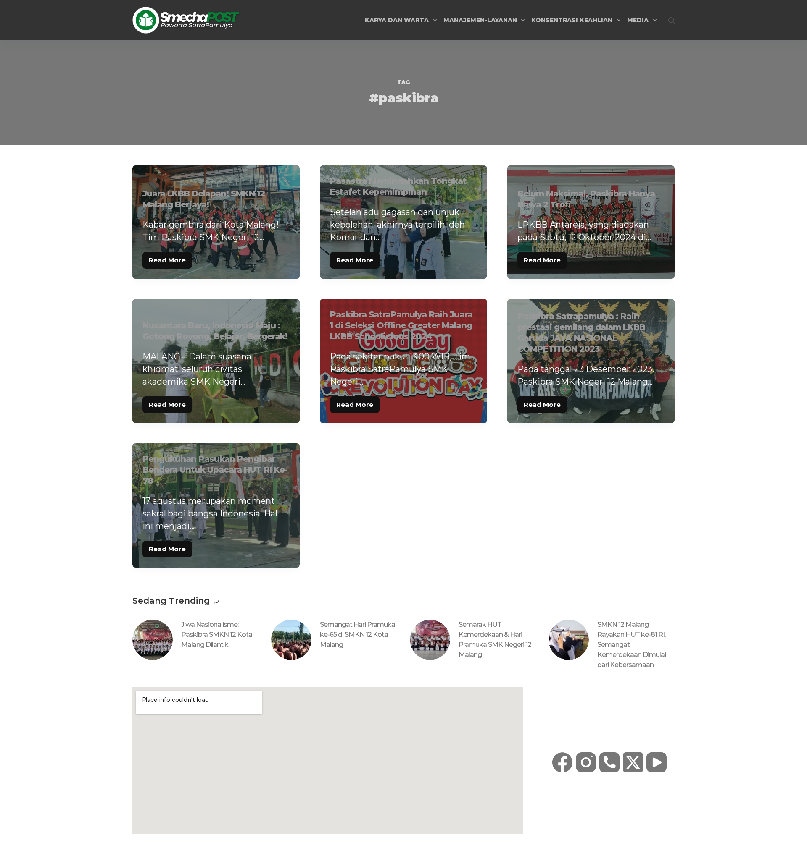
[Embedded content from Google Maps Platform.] (327, 760)
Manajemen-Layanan (480, 20)
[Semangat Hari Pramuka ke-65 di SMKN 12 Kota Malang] (291, 640)
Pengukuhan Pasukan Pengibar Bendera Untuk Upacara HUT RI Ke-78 (214, 470)
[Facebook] (562, 762)
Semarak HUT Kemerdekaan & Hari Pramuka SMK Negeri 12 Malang (495, 639)
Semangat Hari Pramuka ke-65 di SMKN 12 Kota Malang (357, 634)
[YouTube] (656, 762)
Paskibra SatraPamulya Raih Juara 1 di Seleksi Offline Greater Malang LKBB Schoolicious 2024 (401, 325)
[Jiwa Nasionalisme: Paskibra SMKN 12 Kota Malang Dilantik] (152, 640)
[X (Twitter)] (633, 762)
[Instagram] (586, 762)
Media (638, 20)
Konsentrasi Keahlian (571, 20)
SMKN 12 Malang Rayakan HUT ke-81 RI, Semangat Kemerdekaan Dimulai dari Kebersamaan (631, 644)
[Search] (671, 20)
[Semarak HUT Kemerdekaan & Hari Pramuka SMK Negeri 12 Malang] (430, 640)
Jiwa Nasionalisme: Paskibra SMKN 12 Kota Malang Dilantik (216, 634)
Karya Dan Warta (397, 20)
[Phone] (609, 762)
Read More (170, 258)
